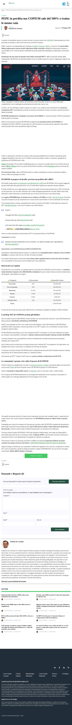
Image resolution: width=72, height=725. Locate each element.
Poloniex (41, 46)
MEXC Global (11, 166)
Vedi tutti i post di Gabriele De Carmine (13, 581)
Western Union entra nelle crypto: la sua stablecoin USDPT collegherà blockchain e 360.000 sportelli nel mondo (53, 606)
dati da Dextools (58, 197)
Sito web (39, 520)
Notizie (4, 15)
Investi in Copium (36, 456)
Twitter (12, 367)
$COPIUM (25, 220)
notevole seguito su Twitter (39, 365)
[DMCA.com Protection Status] (56, 715)
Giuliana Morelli (8, 599)
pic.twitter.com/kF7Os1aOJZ (33, 225)
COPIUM (50, 40)
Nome (5, 513)
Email (5, 520)
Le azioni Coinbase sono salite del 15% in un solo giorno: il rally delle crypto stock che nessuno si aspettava (52, 627)
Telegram (33, 371)
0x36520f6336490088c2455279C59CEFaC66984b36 (48, 443)
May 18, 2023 (34, 229)
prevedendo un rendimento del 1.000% (31, 183)
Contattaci (65, 674)
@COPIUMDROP (25, 215)
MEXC (48, 46)
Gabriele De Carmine (15, 28)
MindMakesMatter (10, 205)
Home (2, 10)
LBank (35, 46)
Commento (6, 495)
